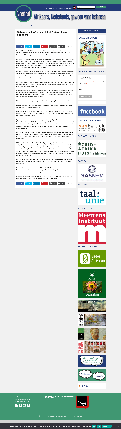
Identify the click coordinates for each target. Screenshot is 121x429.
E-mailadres (83, 83)
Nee (98, 426)
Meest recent (92, 31)
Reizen (54, 2)
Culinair (61, 2)
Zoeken (101, 7)
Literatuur (39, 2)
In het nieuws (32, 26)
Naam (80, 89)
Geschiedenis (81, 2)
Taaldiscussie (70, 2)
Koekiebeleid (107, 426)
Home (17, 26)
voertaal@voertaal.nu (23, 399)
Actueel (31, 2)
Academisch (91, 2)
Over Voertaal (21, 2)
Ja (94, 426)
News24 (85, 386)
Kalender (101, 2)
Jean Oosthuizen (21, 39)
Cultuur (47, 2)
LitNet (47, 416)
